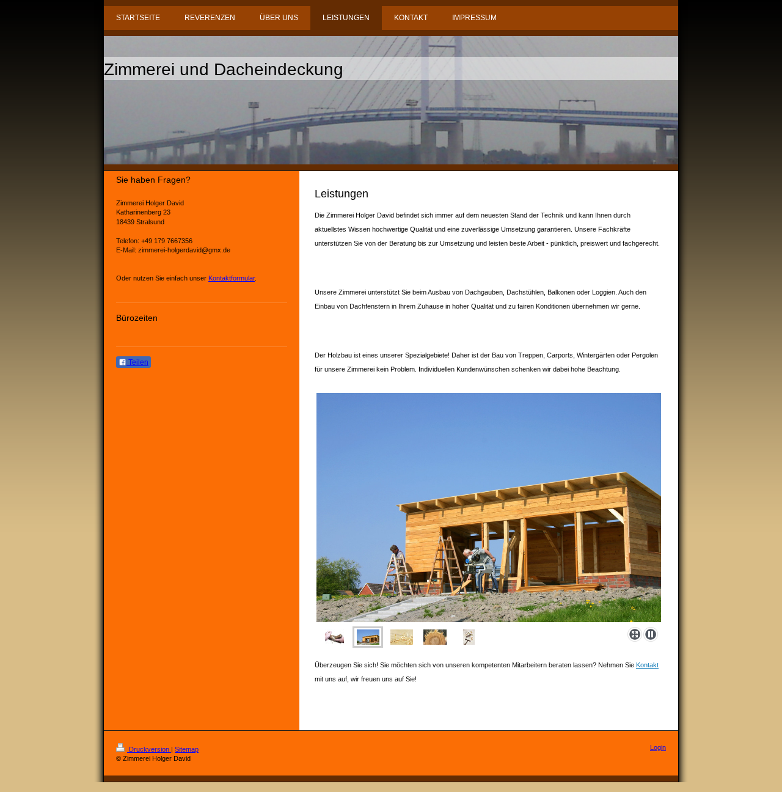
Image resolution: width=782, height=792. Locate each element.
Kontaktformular (231, 278)
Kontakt (647, 665)
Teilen (137, 362)
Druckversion (149, 749)
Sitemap (187, 749)
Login (658, 747)
